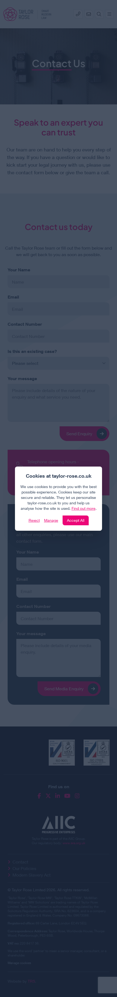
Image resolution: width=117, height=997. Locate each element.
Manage (51, 520)
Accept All (75, 520)
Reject (34, 520)
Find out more (84, 508)
